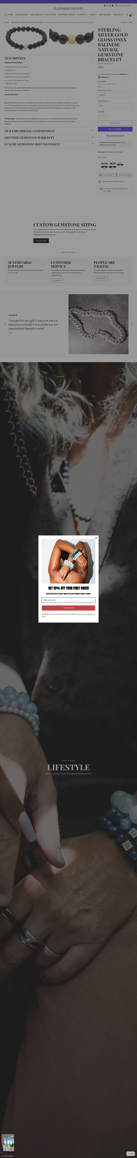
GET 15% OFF (68, 608)
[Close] (96, 537)
